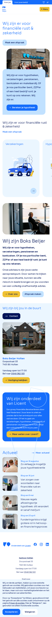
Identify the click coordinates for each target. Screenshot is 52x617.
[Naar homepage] (5, 9)
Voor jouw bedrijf (21, 2)
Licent (28, 546)
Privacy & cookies (17, 603)
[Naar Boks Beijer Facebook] (35, 544)
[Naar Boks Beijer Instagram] (41, 544)
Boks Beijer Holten (14, 358)
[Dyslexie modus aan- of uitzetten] (43, 2)
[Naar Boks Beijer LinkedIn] (47, 544)
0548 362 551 (18, 373)
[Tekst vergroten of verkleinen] (47, 2)
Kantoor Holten (26, 558)
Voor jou (7, 2)
